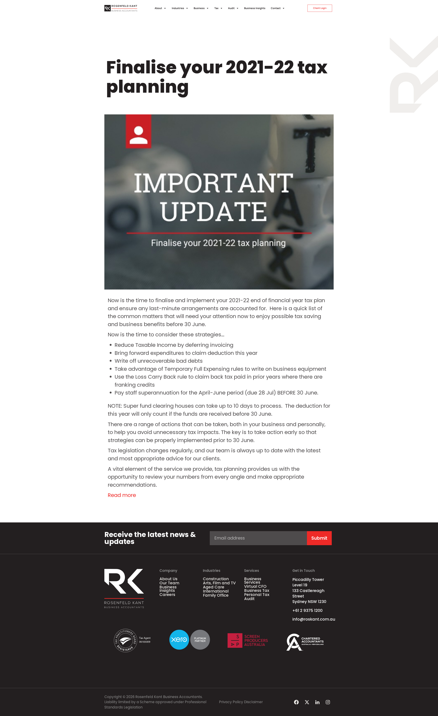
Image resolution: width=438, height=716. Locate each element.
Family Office (216, 595)
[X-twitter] (307, 702)
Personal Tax (256, 595)
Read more (122, 495)
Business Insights (254, 8)
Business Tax (256, 590)
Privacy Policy (231, 701)
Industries (178, 8)
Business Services (252, 580)
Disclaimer (253, 701)
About (158, 8)
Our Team (169, 583)
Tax (216, 8)
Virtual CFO (255, 586)
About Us (168, 579)
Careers (167, 595)
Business (199, 8)
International (216, 591)
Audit (231, 8)
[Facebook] (296, 702)
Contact (276, 8)
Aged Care (213, 587)
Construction (216, 579)
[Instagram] (328, 702)
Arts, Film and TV (219, 583)
